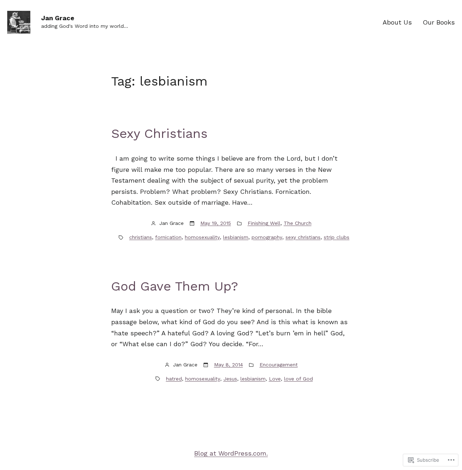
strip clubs (336, 237)
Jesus (230, 379)
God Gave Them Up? (174, 286)
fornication (168, 237)
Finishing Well (264, 223)
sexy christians (303, 237)
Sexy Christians (159, 133)
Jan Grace (57, 18)
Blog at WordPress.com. (231, 453)
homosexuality (202, 237)
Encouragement (279, 364)
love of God (298, 379)
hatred (174, 379)
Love (275, 379)
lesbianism (235, 237)
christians (140, 237)
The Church (297, 223)
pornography (267, 237)
